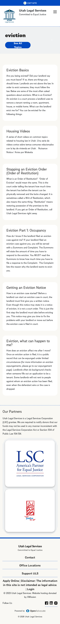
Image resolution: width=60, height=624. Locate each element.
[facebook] (46, 602)
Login (30, 589)
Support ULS (30, 573)
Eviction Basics (17, 70)
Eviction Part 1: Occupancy (26, 230)
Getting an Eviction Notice (26, 287)
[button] (55, 12)
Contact (30, 557)
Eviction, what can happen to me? (28, 342)
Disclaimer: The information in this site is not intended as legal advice (30, 582)
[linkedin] (51, 602)
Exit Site (32, 2)
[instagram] (55, 602)
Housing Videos (18, 131)
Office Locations (30, 565)
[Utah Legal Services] (9, 16)
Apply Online (11, 580)
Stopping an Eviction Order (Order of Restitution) (26, 171)
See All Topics (18, 45)
